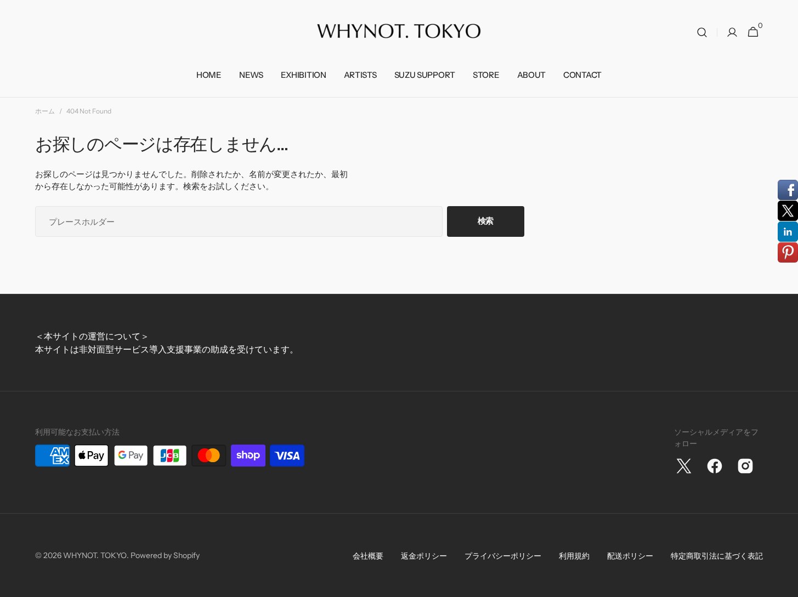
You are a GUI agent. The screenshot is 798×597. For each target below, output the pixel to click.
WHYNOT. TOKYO (95, 555)
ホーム (45, 111)
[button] (702, 32)
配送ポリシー (630, 556)
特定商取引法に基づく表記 (717, 556)
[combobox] (239, 221)
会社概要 (368, 556)
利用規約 (574, 556)
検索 (486, 220)
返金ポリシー (424, 556)
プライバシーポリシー (503, 556)
